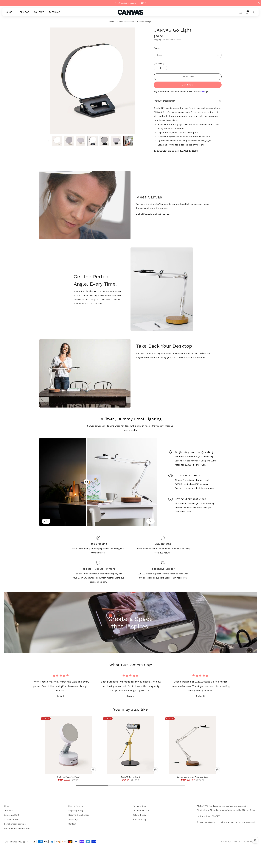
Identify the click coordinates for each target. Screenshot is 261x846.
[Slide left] (49, 141)
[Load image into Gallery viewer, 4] (92, 141)
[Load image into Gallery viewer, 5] (104, 141)
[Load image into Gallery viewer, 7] (128, 141)
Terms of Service (141, 810)
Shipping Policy (75, 810)
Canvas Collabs (12, 819)
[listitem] (130, 3)
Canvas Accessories (125, 22)
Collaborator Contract (15, 824)
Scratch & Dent (11, 815)
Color (157, 48)
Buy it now (187, 85)
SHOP (9, 12)
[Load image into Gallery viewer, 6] (116, 141)
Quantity (159, 63)
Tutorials (8, 810)
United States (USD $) (15, 842)
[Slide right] (136, 141)
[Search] (253, 12)
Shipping (157, 40)
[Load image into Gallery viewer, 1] (57, 141)
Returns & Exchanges (78, 815)
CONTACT (39, 12)
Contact (72, 824)
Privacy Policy (139, 819)
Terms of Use (139, 806)
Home (111, 22)
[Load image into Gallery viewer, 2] (69, 141)
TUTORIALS (54, 12)
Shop (6, 806)
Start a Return (75, 806)
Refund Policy (139, 815)
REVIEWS (24, 12)
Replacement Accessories (17, 828)
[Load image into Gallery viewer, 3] (81, 141)
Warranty (73, 819)
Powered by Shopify (228, 842)
